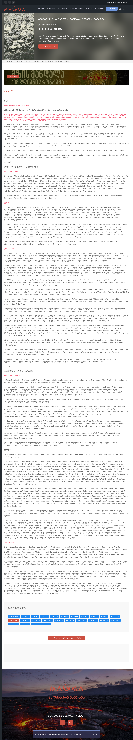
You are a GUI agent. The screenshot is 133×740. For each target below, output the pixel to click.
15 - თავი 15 (59, 620)
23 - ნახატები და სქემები (41, 624)
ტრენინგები (99, 8)
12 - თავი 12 (25, 620)
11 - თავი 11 (13, 620)
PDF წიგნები (111, 8)
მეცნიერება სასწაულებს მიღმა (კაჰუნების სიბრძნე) (50, 61)
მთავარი (9, 61)
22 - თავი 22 (25, 624)
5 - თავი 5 (64, 616)
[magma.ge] (14, 9)
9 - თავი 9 (104, 616)
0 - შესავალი (13, 616)
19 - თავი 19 (104, 620)
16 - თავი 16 (70, 620)
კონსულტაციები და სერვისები (81, 8)
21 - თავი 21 (13, 624)
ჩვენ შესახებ (41, 8)
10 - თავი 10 (115, 616)
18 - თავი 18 (93, 620)
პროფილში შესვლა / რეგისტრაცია (116, 2)
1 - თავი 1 (25, 616)
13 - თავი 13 (36, 620)
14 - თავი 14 (47, 620)
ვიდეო (64, 8)
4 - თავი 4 (54, 616)
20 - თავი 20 (115, 620)
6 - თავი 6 (74, 616)
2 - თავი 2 (35, 616)
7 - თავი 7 (84, 616)
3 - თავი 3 (45, 616)
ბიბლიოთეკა (54, 8)
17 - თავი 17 (81, 620)
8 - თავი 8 (94, 616)
